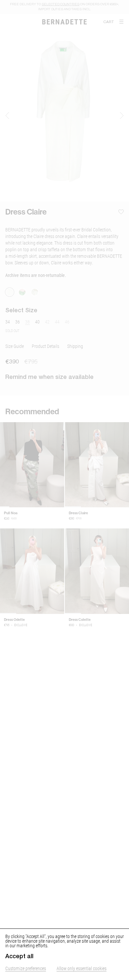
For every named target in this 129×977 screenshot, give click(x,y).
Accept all (19, 956)
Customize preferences (25, 968)
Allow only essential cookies (82, 968)
